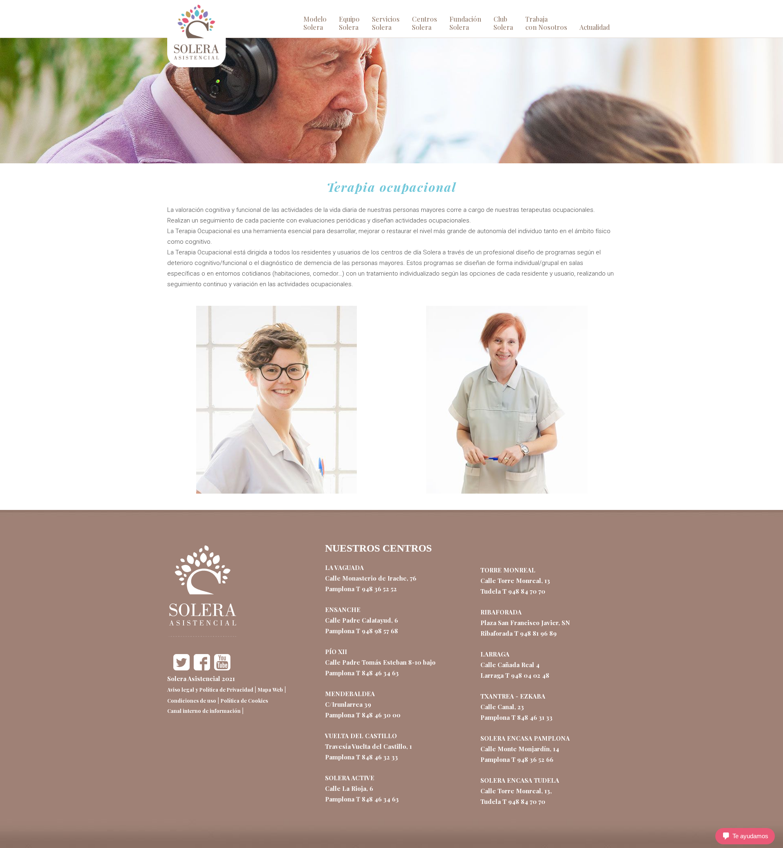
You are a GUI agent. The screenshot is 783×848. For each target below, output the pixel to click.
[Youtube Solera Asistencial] (222, 668)
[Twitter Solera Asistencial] (181, 668)
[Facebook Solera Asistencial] (202, 668)
